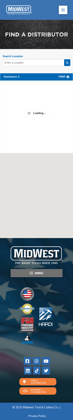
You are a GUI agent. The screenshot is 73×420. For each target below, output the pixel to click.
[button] (63, 10)
